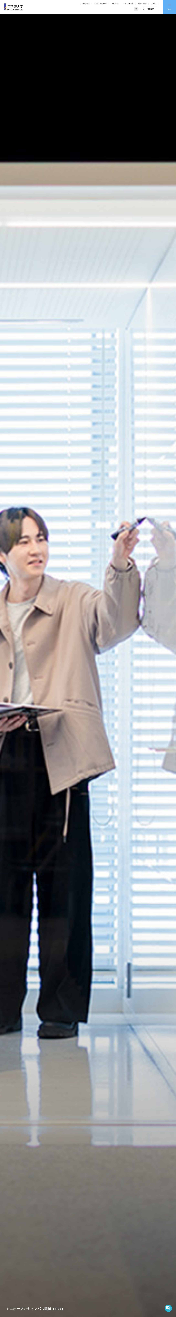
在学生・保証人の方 (100, 3)
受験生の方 (86, 3)
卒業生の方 (115, 3)
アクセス (154, 3)
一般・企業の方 (128, 3)
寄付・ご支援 (142, 3)
